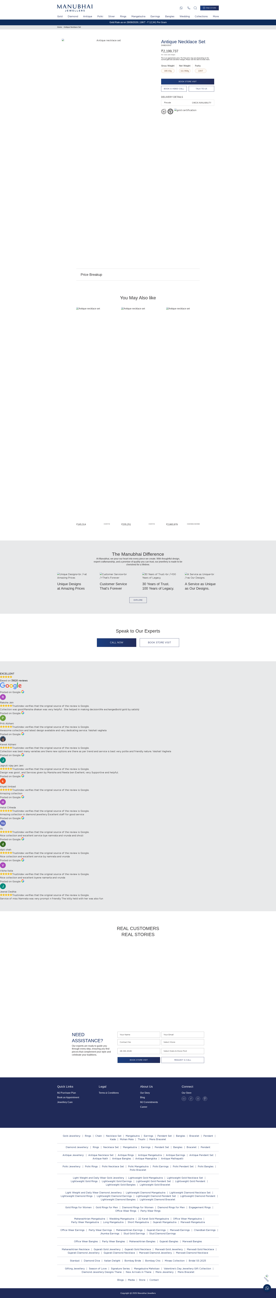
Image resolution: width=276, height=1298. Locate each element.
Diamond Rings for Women (137, 1207)
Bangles (169, 16)
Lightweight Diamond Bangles (118, 1199)
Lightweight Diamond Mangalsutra (145, 1192)
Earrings (155, 16)
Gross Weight (168, 66)
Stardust (75, 1260)
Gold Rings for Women (78, 1207)
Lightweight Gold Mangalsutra (145, 1177)
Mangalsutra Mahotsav (147, 1268)
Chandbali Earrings (205, 1230)
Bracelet (194, 1136)
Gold (60, 16)
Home (59, 27)
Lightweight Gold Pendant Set (153, 1181)
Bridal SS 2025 (197, 1260)
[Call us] (188, 7)
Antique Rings (126, 1155)
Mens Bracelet (157, 1139)
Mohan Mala (127, 1139)
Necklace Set (113, 1136)
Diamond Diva (92, 1260)
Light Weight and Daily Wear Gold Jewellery (98, 1177)
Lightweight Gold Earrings (117, 1181)
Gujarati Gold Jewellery (107, 1249)
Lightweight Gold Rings (84, 1181)
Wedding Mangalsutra (121, 1218)
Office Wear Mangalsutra (187, 1218)
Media (131, 1280)
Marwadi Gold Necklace (200, 1249)
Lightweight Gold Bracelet (155, 1184)
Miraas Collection (175, 1260)
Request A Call (182, 1060)
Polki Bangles (205, 1166)
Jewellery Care (65, 1102)
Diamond (73, 16)
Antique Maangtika (146, 1158)
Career (143, 1107)
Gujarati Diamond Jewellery (83, 1252)
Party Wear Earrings (100, 1230)
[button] (66, 416)
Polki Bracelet (138, 1170)
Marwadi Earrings (180, 1230)
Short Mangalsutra (138, 1222)
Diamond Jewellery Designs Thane (102, 1272)
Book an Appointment (68, 1097)
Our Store (186, 1093)
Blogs (120, 1280)
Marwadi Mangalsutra (193, 1222)
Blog (142, 1097)
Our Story (145, 1093)
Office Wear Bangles (86, 1241)
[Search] (195, 7)
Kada (113, 1139)
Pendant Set (164, 1136)
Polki (100, 16)
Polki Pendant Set (183, 1166)
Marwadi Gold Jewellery (169, 1249)
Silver (111, 16)
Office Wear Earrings (72, 1230)
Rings (123, 16)
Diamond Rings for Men (171, 1207)
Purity (198, 66)
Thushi (141, 1139)
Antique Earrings (175, 1155)
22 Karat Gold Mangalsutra (153, 1218)
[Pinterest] (205, 1098)
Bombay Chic (153, 1260)
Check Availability (201, 103)
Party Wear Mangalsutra (85, 1222)
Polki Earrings (161, 1166)
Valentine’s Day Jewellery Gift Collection (187, 1268)
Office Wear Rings (125, 1211)
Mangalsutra (138, 16)
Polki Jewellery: (72, 1166)
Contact (154, 1280)
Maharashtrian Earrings (129, 1230)
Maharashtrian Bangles (142, 1241)
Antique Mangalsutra (150, 1155)
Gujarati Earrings (156, 1230)
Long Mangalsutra (113, 1222)
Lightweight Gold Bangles (121, 1184)
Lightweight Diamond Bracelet (157, 1199)
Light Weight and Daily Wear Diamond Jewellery (93, 1192)
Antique (87, 16)
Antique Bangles (121, 1158)
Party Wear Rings (150, 1211)
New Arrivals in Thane (138, 1272)
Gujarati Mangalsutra (164, 1222)
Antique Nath (100, 1158)
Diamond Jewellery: (77, 1147)
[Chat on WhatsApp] (267, 1288)
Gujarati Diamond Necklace (119, 1252)
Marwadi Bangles (192, 1241)
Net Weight (184, 66)
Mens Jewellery (165, 1272)
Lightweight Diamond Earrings (114, 1196)
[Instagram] (198, 1098)
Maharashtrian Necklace (76, 1249)
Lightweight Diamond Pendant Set (156, 1196)
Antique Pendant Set (201, 1155)
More (216, 16)
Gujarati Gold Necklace (138, 1249)
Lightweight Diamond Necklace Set (190, 1192)
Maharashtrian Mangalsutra (89, 1218)
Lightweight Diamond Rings (77, 1196)
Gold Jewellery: (72, 1136)
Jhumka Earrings (109, 1233)
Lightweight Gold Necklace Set (185, 1177)
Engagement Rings (200, 1207)
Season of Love (98, 1268)
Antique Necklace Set (72, 27)
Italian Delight (112, 1260)
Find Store (211, 8)
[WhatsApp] (181, 7)
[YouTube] (184, 1098)
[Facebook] (191, 1098)
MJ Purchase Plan (66, 1093)
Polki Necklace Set (113, 1166)
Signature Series (120, 1268)
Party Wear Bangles (113, 1241)
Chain (98, 1136)
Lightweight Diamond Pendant (197, 1196)
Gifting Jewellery (75, 1268)
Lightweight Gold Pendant (190, 1181)
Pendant (208, 1136)
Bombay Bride (132, 1260)
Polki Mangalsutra (138, 1166)
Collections (201, 16)
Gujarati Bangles (169, 1241)
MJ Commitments (149, 1102)
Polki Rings (91, 1166)
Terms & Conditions (109, 1093)
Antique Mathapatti (172, 1158)
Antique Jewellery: (73, 1155)
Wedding (185, 16)
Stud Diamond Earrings (162, 1233)
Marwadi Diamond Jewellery (155, 1252)
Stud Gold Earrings (134, 1233)
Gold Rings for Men (107, 1207)
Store (142, 1280)
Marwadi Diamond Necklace (192, 1252)
